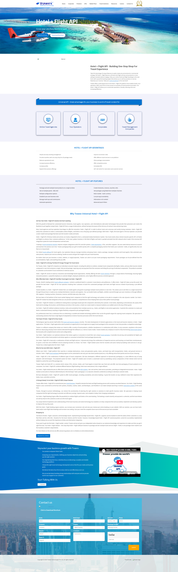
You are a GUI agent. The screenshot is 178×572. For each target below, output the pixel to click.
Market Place (93, 4)
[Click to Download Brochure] (50, 507)
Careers (122, 4)
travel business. (70, 383)
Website (41, 531)
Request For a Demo (43, 436)
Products (79, 4)
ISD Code (110, 518)
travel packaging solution (50, 244)
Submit (134, 547)
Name (41, 518)
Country (76, 524)
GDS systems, (84, 369)
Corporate (71, 4)
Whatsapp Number (113, 524)
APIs (85, 4)
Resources (114, 4)
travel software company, (61, 282)
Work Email (76, 518)
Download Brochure (58, 35)
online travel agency (136, 330)
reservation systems (129, 386)
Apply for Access (42, 35)
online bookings (113, 81)
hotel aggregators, (96, 244)
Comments (76, 531)
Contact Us (130, 4)
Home (63, 4)
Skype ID (41, 537)
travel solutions (105, 274)
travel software (47, 252)
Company (41, 524)
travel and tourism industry (71, 322)
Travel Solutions (104, 4)
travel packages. (105, 335)
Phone (121, 518)
